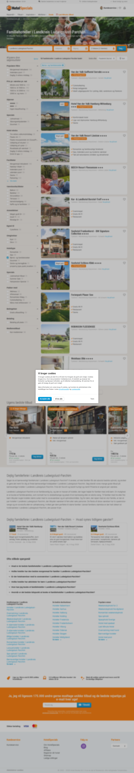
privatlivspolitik (64, 389)
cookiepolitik (76, 389)
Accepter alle (45, 399)
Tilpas (92, 399)
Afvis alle (58, 399)
